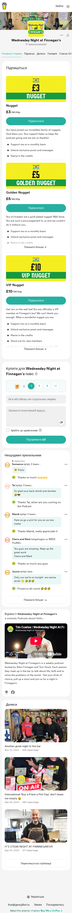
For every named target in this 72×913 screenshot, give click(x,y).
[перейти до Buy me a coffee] (4, 6)
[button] (68, 7)
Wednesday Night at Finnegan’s (36, 40)
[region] (36, 210)
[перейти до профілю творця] (36, 29)
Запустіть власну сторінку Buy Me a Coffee (35, 910)
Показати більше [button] (34, 247)
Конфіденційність (19, 904)
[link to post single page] (36, 730)
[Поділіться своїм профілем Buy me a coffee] (67, 35)
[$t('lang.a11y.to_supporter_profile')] (13, 477)
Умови (38, 904)
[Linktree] (6, 692)
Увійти (59, 6)
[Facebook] (13, 692)
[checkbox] (22, 430)
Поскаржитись (55, 904)
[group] (36, 118)
